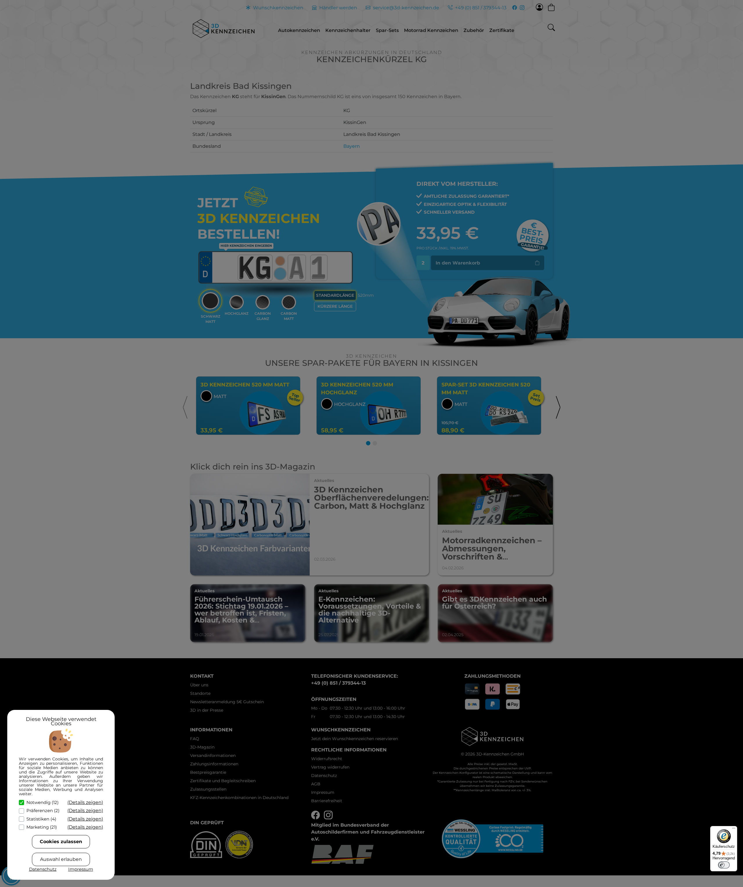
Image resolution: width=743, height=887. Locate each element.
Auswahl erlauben (61, 859)
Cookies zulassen (61, 841)
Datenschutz (43, 869)
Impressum (80, 869)
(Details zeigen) (85, 802)
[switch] (724, 864)
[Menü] (733, 829)
